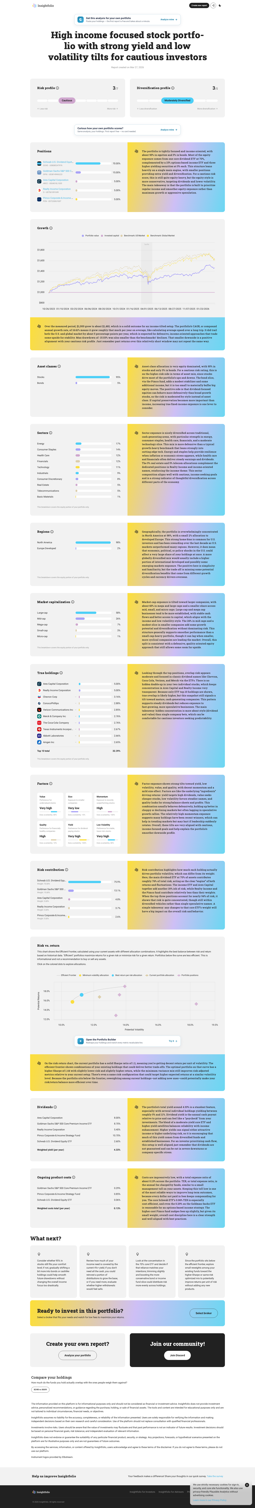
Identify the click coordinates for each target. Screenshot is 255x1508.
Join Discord (177, 1355)
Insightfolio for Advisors (171, 1491)
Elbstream (67, 1457)
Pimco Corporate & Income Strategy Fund (64, 198)
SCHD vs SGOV (40, 1389)
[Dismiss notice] (247, 1485)
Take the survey (215, 1476)
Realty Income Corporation (57, 189)
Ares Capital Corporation (55, 180)
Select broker (204, 1313)
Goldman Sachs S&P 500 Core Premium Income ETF (70, 171)
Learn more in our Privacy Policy (210, 1500)
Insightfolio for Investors (142, 1491)
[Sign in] (213, 5)
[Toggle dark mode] (220, 5)
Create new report (199, 5)
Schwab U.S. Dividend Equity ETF (60, 162)
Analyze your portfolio (77, 1355)
